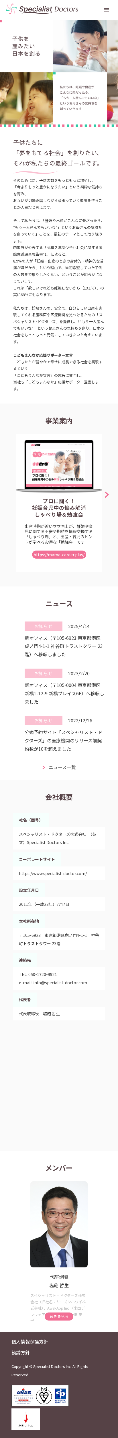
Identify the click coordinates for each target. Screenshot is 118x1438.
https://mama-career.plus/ (59, 554)
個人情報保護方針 (29, 1341)
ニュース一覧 (62, 767)
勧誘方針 (20, 1352)
